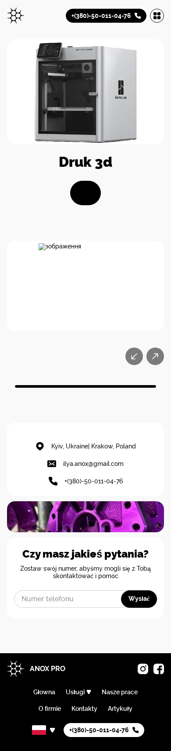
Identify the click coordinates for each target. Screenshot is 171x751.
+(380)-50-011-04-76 (93, 481)
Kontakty (84, 708)
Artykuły (120, 708)
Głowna (44, 692)
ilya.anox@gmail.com (93, 463)
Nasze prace (120, 692)
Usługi (75, 692)
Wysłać (139, 598)
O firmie (50, 708)
